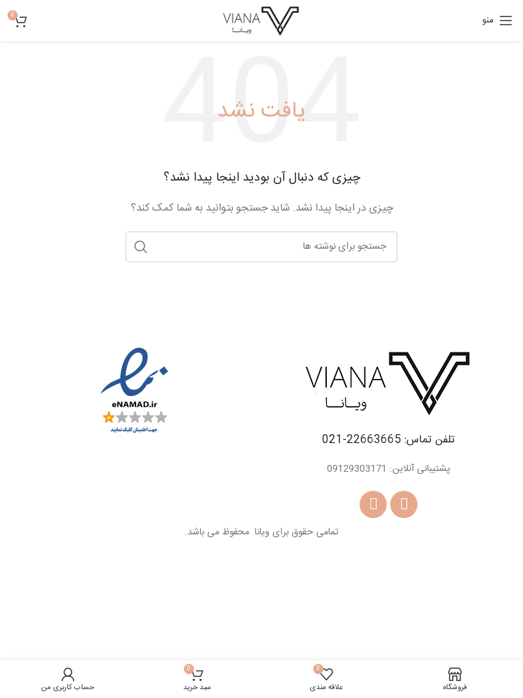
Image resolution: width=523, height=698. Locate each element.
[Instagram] (373, 504)
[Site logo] (261, 21)
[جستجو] (141, 246)
